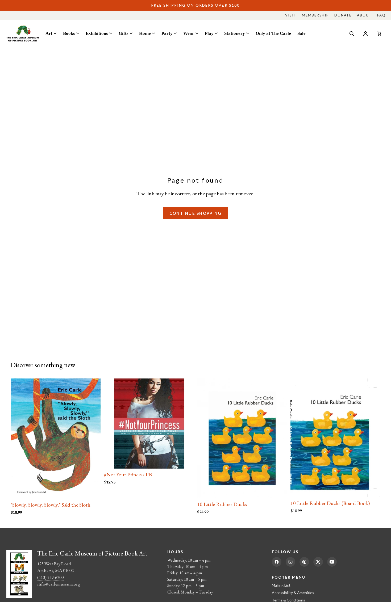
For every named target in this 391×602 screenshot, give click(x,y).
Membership (315, 15)
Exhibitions (97, 33)
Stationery (234, 33)
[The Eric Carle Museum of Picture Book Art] (22, 33)
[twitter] (318, 562)
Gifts (123, 33)
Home (145, 33)
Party (167, 33)
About (364, 15)
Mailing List (281, 585)
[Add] (92, 491)
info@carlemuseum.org (58, 584)
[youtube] (332, 562)
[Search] (351, 33)
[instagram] (290, 562)
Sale (301, 33)
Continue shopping (195, 213)
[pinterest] (304, 562)
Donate (343, 15)
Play (209, 33)
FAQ (381, 15)
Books (69, 33)
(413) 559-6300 (50, 577)
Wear (188, 33)
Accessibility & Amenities (293, 592)
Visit (291, 15)
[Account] (365, 33)
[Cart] (379, 33)
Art (48, 33)
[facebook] (276, 562)
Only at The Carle (273, 33)
